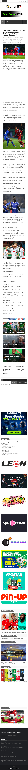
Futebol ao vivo (5, 450)
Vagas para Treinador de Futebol (10, 453)
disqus (19, 382)
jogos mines (5, 444)
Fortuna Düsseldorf (12, 40)
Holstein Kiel (5, 42)
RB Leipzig (11, 42)
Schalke (15, 42)
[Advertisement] (14, 86)
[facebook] (19, 1)
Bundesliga (6, 340)
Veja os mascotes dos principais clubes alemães (13, 723)
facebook (24, 382)
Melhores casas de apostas (9, 446)
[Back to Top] (14, 766)
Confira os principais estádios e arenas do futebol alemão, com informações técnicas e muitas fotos (13, 663)
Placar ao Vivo (5, 454)
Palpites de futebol (6, 447)
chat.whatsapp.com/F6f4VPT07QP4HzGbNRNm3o (13, 761)
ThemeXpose (16, 768)
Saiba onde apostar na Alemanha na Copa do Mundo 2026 (13, 442)
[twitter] (21, 1)
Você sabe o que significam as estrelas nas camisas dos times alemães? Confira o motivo (14, 682)
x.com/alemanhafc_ (7, 752)
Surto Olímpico (5, 451)
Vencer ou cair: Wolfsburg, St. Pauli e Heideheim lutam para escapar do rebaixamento (12, 344)
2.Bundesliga (6, 328)
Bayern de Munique (14, 39)
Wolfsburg (20, 42)
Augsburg (7, 39)
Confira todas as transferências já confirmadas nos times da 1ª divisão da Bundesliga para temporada (13, 631)
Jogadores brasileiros (8, 354)
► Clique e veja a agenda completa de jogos (12, 638)
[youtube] (25, 1)
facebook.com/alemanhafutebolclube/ (12, 747)
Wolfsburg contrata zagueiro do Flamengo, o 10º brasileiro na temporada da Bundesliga (14, 358)
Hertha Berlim (20, 40)
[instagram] (23, 1)
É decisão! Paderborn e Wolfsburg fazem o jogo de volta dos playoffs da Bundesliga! (14, 331)
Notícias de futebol (6, 449)
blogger (14, 382)
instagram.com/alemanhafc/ (9, 756)
